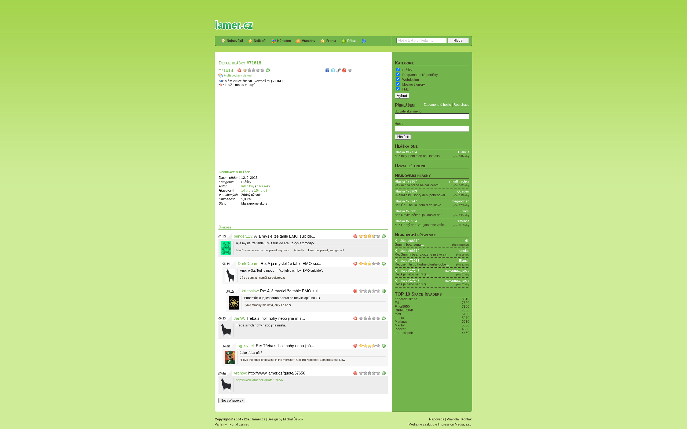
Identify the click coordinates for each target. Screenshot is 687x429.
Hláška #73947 (406, 201)
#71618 (225, 70)
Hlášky (407, 70)
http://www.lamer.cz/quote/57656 (259, 380)
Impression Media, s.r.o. (455, 424)
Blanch (464, 261)
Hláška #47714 (406, 152)
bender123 (243, 236)
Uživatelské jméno (408, 111)
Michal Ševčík (293, 419)
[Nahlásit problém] (344, 70)
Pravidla (453, 419)
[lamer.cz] (234, 25)
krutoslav (250, 291)
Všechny (308, 41)
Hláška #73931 (406, 211)
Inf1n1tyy (247, 186)
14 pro (246, 190)
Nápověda (436, 419)
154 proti (260, 190)
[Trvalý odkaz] (339, 70)
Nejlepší (260, 41)
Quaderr (463, 191)
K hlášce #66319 (407, 241)
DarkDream (248, 263)
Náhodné (284, 41)
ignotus (464, 251)
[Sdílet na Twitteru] (333, 70)
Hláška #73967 (406, 181)
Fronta (331, 41)
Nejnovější (235, 41)
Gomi (465, 211)
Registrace (461, 105)
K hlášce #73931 (407, 261)
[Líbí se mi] (268, 70)
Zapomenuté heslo (437, 105)
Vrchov (240, 373)
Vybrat (402, 96)
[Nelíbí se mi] (239, 70)
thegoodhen (460, 201)
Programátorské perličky (420, 75)
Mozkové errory (413, 84)
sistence (463, 221)
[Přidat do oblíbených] (350, 70)
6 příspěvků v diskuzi (238, 75)
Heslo (399, 124)
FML (405, 89)
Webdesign (410, 80)
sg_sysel (246, 346)
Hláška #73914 (406, 221)
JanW (239, 318)
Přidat (351, 41)
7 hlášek (262, 186)
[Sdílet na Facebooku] (327, 70)
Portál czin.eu (239, 424)
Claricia (463, 152)
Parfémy (221, 424)
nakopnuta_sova (457, 270)
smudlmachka (459, 181)
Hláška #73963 (406, 191)
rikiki (466, 241)
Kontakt (466, 419)
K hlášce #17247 (407, 270)
